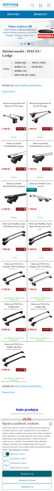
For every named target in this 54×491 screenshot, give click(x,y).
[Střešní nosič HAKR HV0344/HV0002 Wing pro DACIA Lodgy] (14, 158)
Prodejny (40, 14)
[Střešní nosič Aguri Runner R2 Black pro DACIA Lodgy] (14, 118)
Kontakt (13, 14)
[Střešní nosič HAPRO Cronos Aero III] (40, 198)
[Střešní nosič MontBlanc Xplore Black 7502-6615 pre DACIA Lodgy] (40, 238)
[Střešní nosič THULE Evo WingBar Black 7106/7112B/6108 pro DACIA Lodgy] (14, 318)
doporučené (8, 91)
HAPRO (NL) (21, 71)
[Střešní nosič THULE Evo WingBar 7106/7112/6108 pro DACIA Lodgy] (40, 278)
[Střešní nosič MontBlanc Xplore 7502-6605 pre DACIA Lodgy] (14, 238)
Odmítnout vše (27, 487)
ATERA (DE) (20, 63)
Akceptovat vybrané (27, 480)
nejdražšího (35, 85)
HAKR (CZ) (20, 67)
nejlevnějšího (21, 85)
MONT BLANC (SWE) (25, 75)
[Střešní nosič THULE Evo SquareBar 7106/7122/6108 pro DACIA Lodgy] (14, 278)
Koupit (20, 129)
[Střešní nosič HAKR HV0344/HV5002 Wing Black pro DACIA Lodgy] (14, 198)
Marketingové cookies (19, 467)
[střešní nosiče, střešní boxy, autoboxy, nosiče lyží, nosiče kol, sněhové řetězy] (11, 5)
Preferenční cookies (18, 463)
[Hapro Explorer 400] (27, 32)
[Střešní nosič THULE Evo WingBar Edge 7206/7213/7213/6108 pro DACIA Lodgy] (40, 318)
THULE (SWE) (39, 63)
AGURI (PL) (37, 67)
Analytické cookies (18, 458)
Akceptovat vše (27, 474)
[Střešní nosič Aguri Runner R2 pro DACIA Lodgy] (40, 118)
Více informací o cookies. (18, 449)
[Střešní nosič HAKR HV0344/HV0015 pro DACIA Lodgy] (40, 158)
